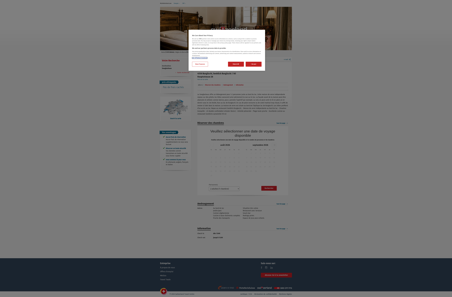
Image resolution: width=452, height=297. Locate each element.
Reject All (236, 64)
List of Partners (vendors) (199, 58)
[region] (227, 50)
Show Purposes (200, 64)
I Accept (253, 64)
